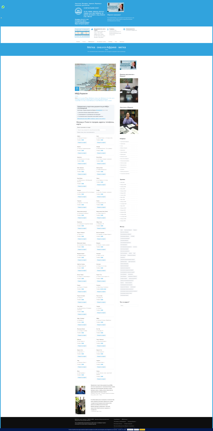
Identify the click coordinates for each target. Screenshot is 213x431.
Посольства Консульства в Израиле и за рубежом (124, 425)
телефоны (110, 100)
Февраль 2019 (123, 208)
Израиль (135, 229)
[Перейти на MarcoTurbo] (3, 19)
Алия (76, 99)
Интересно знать (124, 156)
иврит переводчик (132, 261)
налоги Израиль (123, 276)
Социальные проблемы (125, 173)
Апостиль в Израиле (128, 229)
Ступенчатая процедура (125, 238)
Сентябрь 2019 (123, 203)
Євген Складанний (81, 98)
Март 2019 (123, 205)
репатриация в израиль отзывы (126, 293)
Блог (116, 41)
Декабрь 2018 (123, 212)
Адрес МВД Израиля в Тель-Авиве (104, 98)
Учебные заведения (128, 423)
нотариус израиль (124, 278)
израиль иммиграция (124, 263)
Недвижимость (123, 167)
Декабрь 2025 (123, 186)
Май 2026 (122, 182)
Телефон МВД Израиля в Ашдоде (101, 100)
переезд (122, 282)
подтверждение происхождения (126, 284)
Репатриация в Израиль (125, 236)
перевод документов (132, 278)
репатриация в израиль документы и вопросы (129, 291)
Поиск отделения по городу (83, 127)
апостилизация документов (125, 242)
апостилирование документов (126, 246)
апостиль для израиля (124, 248)
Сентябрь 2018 (123, 216)
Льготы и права (123, 162)
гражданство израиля (131, 255)
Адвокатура (123, 143)
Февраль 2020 (123, 201)
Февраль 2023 (123, 190)
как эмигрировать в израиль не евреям (127, 272)
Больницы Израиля (132, 421)
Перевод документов (125, 171)
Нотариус (122, 169)
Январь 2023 (123, 193)
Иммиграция (123, 154)
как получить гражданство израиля (127, 269)
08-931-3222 (103, 289)
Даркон (78, 99)
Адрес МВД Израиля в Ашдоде (92, 98)
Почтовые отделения (118, 428)
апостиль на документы (125, 251)
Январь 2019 (123, 210)
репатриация (105, 99)
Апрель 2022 (123, 195)
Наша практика (123, 165)
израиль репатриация (124, 265)
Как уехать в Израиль (125, 158)
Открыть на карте (82, 142)
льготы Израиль (123, 274)
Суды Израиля (117, 419)
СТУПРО (132, 236)
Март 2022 (123, 197)
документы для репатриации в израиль (127, 259)
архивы (130, 253)
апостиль (135, 246)
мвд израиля (87, 99)
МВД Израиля (91, 41)
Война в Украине (124, 147)
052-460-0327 (99, 110)
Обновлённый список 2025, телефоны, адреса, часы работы (91, 118)
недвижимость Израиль (132, 276)
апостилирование (124, 244)
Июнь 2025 (123, 188)
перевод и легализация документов (127, 280)
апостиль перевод (124, 253)
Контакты (122, 41)
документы (83, 99)
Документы (123, 150)
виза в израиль (123, 255)
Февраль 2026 (123, 184)
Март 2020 (123, 199)
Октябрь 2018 (123, 214)
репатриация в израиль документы (127, 288)
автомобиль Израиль (124, 240)
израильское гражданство (125, 267)
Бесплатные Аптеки (118, 423)
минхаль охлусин (93, 99)
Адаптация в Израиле (125, 141)
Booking (110, 41)
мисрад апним (99, 99)
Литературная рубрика (125, 160)
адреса (113, 98)
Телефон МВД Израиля (90, 100)
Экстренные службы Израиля (120, 421)
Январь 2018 (123, 220)
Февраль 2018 (123, 218)
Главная (78, 41)
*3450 (82, 139)
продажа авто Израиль (125, 286)
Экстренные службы (101, 41)
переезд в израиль (128, 282)
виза (134, 253)
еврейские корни (124, 261)
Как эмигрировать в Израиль (126, 234)
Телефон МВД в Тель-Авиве (80, 100)
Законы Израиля (124, 152)
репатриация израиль (124, 295)
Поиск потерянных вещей (130, 428)
